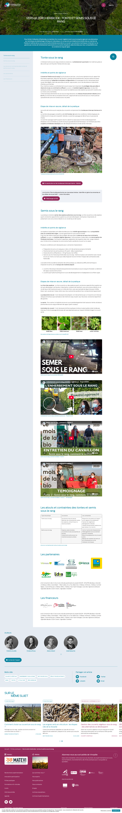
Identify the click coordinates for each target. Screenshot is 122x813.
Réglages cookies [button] (106, 810)
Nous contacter (37, 784)
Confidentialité (113, 807)
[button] (113, 5)
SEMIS (6, 680)
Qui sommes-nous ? (38, 772)
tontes (13, 680)
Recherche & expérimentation (14, 772)
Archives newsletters (38, 792)
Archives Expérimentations (40, 796)
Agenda (7, 796)
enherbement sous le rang (27, 676)
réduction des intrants (57, 676)
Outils (6, 788)
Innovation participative (12, 776)
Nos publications (37, 780)
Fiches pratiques (16, 749)
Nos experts (36, 776)
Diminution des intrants (61, 13)
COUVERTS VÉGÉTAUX (11, 676)
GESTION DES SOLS (43, 676)
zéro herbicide (32, 680)
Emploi (34, 788)
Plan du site (64, 807)
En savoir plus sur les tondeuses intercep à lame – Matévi (62, 183)
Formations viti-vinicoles (12, 784)
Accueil (7, 749)
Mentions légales (88, 807)
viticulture (21, 680)
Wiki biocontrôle (10, 792)
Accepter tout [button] (116, 810)
